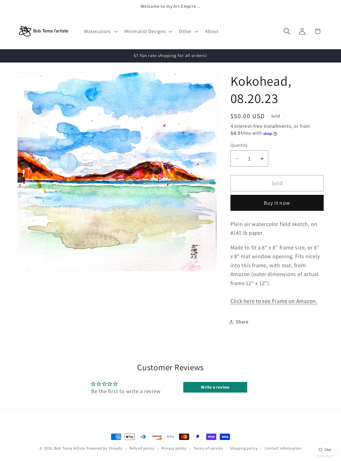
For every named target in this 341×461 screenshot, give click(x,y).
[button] (100, 31)
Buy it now (277, 203)
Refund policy (142, 448)
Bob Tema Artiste (69, 448)
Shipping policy (244, 448)
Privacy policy (174, 448)
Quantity (239, 145)
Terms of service (208, 448)
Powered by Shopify (104, 448)
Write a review (215, 387)
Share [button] (242, 322)
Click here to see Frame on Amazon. (274, 301)
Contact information (283, 448)
